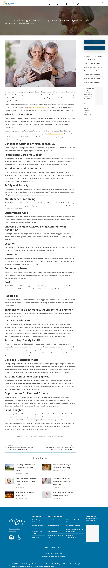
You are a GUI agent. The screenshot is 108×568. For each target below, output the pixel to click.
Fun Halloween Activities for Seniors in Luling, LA (25, 494)
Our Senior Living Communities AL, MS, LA (48, 564)
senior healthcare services (54, 134)
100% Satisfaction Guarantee (53, 527)
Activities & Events (55, 536)
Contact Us (12, 531)
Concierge (73, 525)
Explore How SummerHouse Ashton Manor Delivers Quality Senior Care (63, 481)
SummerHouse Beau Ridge (92, 74)
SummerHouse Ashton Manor (43, 436)
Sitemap (66, 564)
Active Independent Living (38, 527)
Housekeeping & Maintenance (74, 530)
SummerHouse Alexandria (92, 63)
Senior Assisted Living (37, 532)
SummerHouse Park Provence (93, 78)
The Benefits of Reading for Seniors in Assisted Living (62, 466)
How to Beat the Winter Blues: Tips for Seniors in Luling (63, 494)
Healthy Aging (28, 436)
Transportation (71, 536)
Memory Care (36, 537)
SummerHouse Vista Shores (92, 82)
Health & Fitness (72, 521)
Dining (53, 531)
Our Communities (89, 59)
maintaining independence (37, 107)
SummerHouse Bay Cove (91, 71)
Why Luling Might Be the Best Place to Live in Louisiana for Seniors (25, 468)
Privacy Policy (74, 564)
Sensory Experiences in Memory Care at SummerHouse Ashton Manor (26, 481)
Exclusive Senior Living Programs (54, 521)
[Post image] (9, 467)
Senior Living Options (36, 521)
